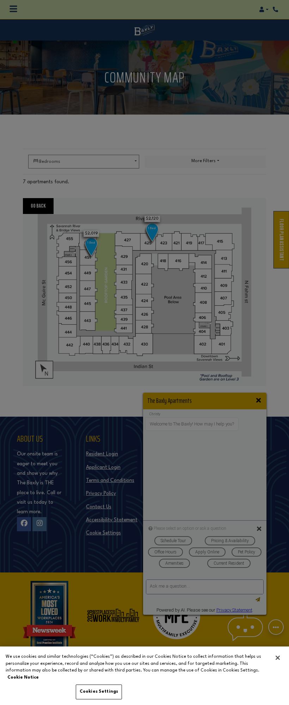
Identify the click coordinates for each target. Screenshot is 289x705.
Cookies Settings (99, 691)
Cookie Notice (23, 677)
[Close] (277, 658)
